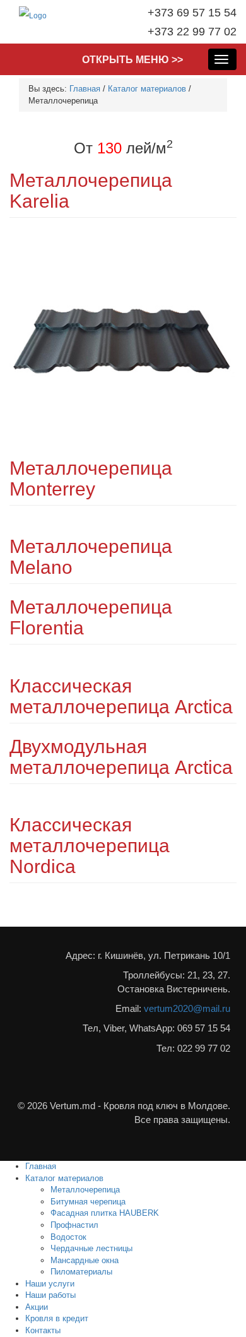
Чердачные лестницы (91, 1248)
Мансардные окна (84, 1260)
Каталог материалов (147, 88)
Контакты (43, 1330)
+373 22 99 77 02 (192, 31)
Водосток (68, 1237)
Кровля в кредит (56, 1318)
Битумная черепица (88, 1201)
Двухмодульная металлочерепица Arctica (121, 757)
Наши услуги (49, 1283)
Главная (84, 88)
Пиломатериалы (81, 1271)
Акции (36, 1307)
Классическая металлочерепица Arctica (121, 696)
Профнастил (74, 1225)
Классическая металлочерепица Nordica (89, 845)
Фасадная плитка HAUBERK (104, 1213)
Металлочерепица (85, 1189)
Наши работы (50, 1295)
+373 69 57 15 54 (192, 12)
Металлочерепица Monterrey (90, 478)
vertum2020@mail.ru (187, 1008)
